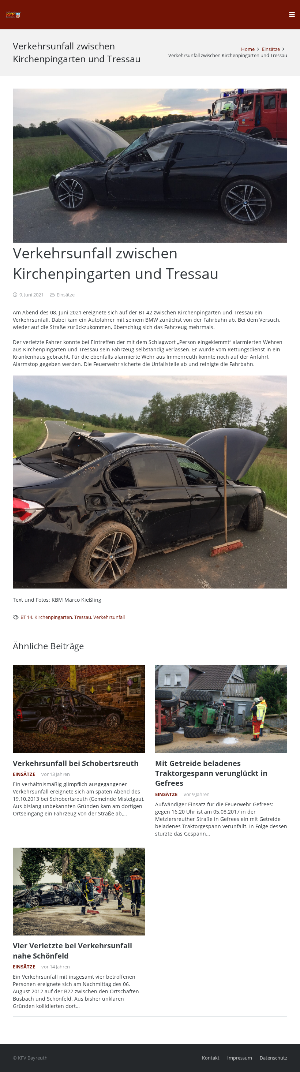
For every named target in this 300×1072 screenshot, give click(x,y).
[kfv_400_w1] (13, 14)
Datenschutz (273, 1058)
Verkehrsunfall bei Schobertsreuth (76, 763)
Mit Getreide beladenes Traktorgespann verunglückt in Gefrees (211, 773)
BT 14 (26, 617)
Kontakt (211, 1058)
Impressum (239, 1058)
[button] (292, 15)
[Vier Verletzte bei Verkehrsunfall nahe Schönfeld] (79, 892)
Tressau (82, 617)
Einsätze (66, 295)
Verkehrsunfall (109, 617)
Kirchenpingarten (53, 617)
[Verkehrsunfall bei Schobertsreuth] (79, 709)
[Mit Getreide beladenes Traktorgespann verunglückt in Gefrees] (221, 709)
